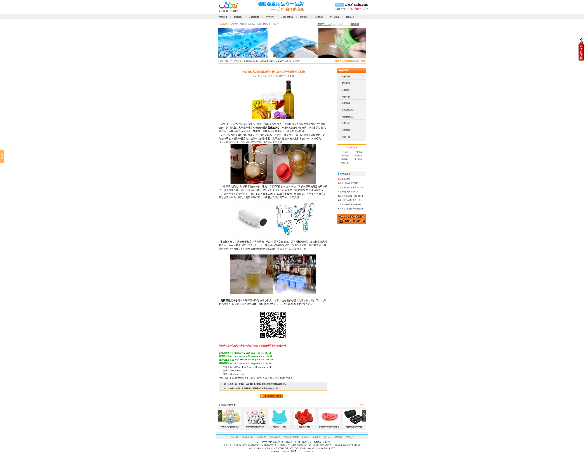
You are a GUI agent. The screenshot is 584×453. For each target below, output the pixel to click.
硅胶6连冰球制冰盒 (354, 427)
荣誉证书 (345, 163)
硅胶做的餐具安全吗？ (349, 192)
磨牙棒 (259, 24)
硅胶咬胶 (346, 90)
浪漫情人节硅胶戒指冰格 (329, 427)
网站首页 (223, 17)
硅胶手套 (346, 136)
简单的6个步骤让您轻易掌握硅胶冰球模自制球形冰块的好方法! (253, 388)
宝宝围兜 (270, 17)
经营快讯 (358, 156)
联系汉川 (350, 17)
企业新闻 (247, 61)
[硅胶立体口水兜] (279, 424)
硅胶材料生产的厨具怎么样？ (351, 187)
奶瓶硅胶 (238, 17)
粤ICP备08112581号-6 (280, 451)
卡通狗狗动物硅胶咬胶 (255, 427)
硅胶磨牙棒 (254, 17)
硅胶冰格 (346, 123)
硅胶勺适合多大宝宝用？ (350, 183)
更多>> (362, 405)
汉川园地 (345, 159)
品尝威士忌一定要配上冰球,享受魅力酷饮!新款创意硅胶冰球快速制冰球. (257, 384)
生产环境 (358, 159)
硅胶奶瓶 (234, 24)
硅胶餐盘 (346, 103)
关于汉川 (328, 437)
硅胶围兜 (346, 96)
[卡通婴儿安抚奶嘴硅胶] (230, 424)
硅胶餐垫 (346, 130)
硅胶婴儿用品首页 (225, 61)
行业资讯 (358, 152)
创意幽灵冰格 (304, 427)
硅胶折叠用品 (348, 116)
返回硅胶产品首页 (273, 396)
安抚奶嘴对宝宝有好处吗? (350, 204)
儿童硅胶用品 (348, 110)
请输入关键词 (337, 24)
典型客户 (304, 17)
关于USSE (334, 17)
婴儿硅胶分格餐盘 (291, 437)
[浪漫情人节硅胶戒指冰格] (329, 424)
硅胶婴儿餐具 (345, 179)
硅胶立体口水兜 (279, 427)
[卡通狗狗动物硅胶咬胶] (255, 424)
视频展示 (345, 156)
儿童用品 (275, 24)
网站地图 (338, 437)
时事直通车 (345, 174)
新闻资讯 (238, 61)
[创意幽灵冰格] (304, 424)
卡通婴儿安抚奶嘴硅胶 (230, 427)
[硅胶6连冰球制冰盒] (354, 424)
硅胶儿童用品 (287, 17)
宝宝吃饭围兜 (274, 437)
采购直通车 (344, 70)
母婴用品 (251, 24)
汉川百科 (306, 437)
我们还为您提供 (228, 405)
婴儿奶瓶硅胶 (247, 437)
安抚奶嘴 (346, 83)
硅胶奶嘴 (266, 24)
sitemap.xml (309, 451)
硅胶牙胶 (243, 24)
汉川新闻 (319, 17)
